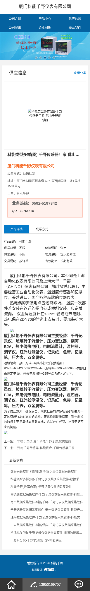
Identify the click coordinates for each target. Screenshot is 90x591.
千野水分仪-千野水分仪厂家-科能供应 (36, 540)
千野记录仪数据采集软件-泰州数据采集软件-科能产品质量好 (47, 509)
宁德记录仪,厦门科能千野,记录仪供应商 (44, 441)
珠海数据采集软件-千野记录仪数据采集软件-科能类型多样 (47, 517)
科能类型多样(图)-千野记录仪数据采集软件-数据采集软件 (47, 479)
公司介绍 (15, 18)
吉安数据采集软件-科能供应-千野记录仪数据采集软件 (46, 525)
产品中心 (45, 18)
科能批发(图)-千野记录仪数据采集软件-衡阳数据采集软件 (47, 532)
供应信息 (75, 18)
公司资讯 (15, 27)
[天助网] (45, 569)
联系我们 (75, 27)
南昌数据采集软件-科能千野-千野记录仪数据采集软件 (46, 502)
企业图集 (45, 27)
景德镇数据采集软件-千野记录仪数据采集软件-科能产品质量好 (47, 494)
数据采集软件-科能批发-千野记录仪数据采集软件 (43, 471)
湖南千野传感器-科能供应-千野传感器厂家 (45, 448)
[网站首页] (11, 584)
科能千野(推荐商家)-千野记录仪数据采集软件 (41, 486)
